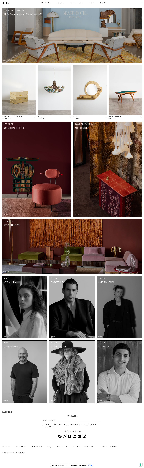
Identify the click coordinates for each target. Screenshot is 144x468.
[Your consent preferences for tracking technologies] (140, 464)
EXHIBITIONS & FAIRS (76, 3)
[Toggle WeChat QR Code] (84, 436)
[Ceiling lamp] (54, 90)
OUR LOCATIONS (36, 447)
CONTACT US (6, 447)
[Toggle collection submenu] (50, 2)
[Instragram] (64, 436)
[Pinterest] (69, 436)
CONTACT (103, 3)
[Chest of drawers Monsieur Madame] (19, 90)
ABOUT (91, 3)
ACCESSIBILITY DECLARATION (108, 447)
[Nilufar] (6, 3)
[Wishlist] (141, 3)
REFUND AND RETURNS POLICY (83, 447)
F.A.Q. (49, 447)
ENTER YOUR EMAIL (72, 416)
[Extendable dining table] (125, 90)
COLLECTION (45, 3)
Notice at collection (59, 465)
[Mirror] (90, 90)
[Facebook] (60, 436)
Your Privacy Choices (78, 465)
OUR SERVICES (20, 447)
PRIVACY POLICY (62, 447)
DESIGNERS (60, 3)
